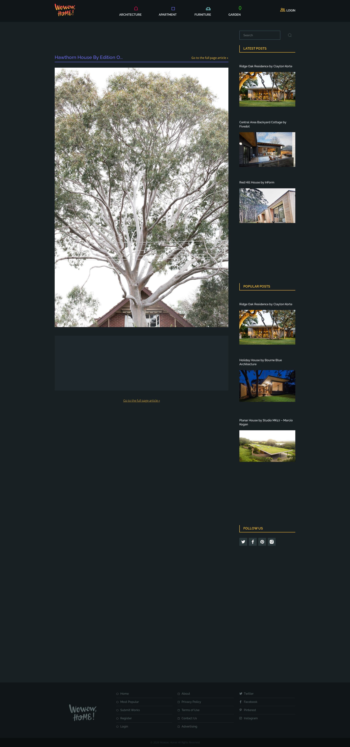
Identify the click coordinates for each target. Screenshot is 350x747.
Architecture (130, 14)
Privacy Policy (191, 702)
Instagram (251, 718)
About (186, 693)
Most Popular (129, 702)
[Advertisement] (141, 39)
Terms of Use (190, 710)
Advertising (189, 726)
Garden (234, 14)
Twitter (249, 693)
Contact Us (189, 718)
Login (124, 726)
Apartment (168, 14)
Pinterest (250, 710)
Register (126, 718)
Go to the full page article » (209, 58)
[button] (287, 10)
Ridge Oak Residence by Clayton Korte (265, 66)
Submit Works (130, 710)
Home (124, 693)
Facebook (250, 702)
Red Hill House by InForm (256, 182)
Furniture (203, 14)
